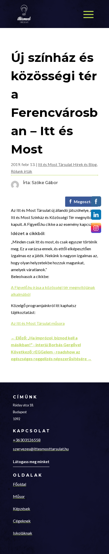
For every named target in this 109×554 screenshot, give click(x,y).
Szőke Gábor (45, 182)
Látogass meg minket (31, 462)
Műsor (19, 496)
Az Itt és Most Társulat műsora (38, 323)
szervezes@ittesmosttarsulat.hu (41, 448)
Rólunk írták (21, 171)
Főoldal (19, 484)
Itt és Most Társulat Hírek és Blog (67, 164)
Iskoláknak (22, 533)
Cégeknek (22, 520)
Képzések (21, 508)
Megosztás (84, 201)
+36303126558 (27, 439)
